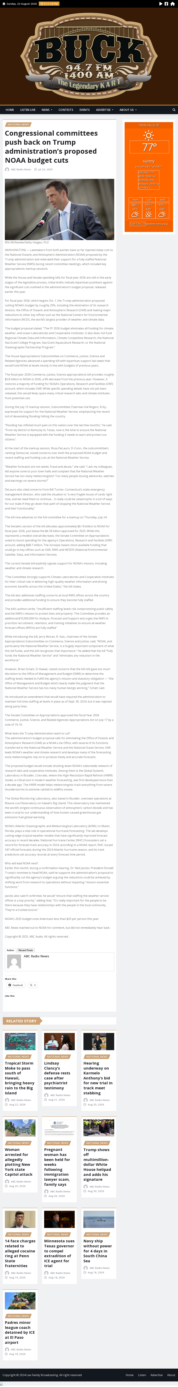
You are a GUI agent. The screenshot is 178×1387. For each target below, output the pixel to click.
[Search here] (174, 110)
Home (10, 110)
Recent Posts (26, 950)
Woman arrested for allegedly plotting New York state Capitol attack (19, 1162)
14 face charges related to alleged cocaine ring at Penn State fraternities (20, 1253)
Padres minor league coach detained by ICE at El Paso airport (20, 1332)
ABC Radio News (21, 169)
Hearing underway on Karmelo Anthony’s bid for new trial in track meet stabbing (98, 1077)
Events (85, 110)
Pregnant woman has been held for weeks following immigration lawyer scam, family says (57, 1167)
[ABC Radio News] (14, 961)
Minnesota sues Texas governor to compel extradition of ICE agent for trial (59, 1253)
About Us (127, 110)
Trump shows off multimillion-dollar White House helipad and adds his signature (97, 1164)
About (171, 1375)
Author (10, 950)
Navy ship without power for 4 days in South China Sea (97, 1250)
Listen (142, 1375)
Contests (66, 110)
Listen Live (28, 110)
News (46, 110)
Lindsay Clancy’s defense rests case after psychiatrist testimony (57, 1075)
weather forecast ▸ (149, 224)
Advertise (103, 110)
